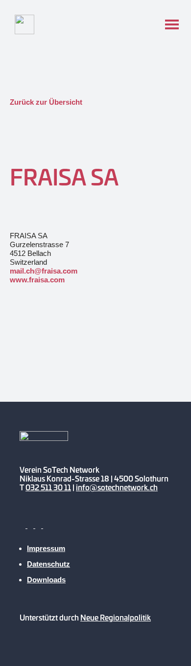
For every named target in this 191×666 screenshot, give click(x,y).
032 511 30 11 (48, 487)
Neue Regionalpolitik (115, 617)
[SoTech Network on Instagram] (39, 525)
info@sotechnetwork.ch (117, 487)
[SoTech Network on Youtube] (23, 525)
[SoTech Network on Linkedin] (46, 525)
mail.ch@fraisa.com (43, 271)
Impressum (46, 548)
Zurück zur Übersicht (46, 102)
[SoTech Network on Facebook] (31, 525)
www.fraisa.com (37, 280)
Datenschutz (48, 564)
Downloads (46, 579)
